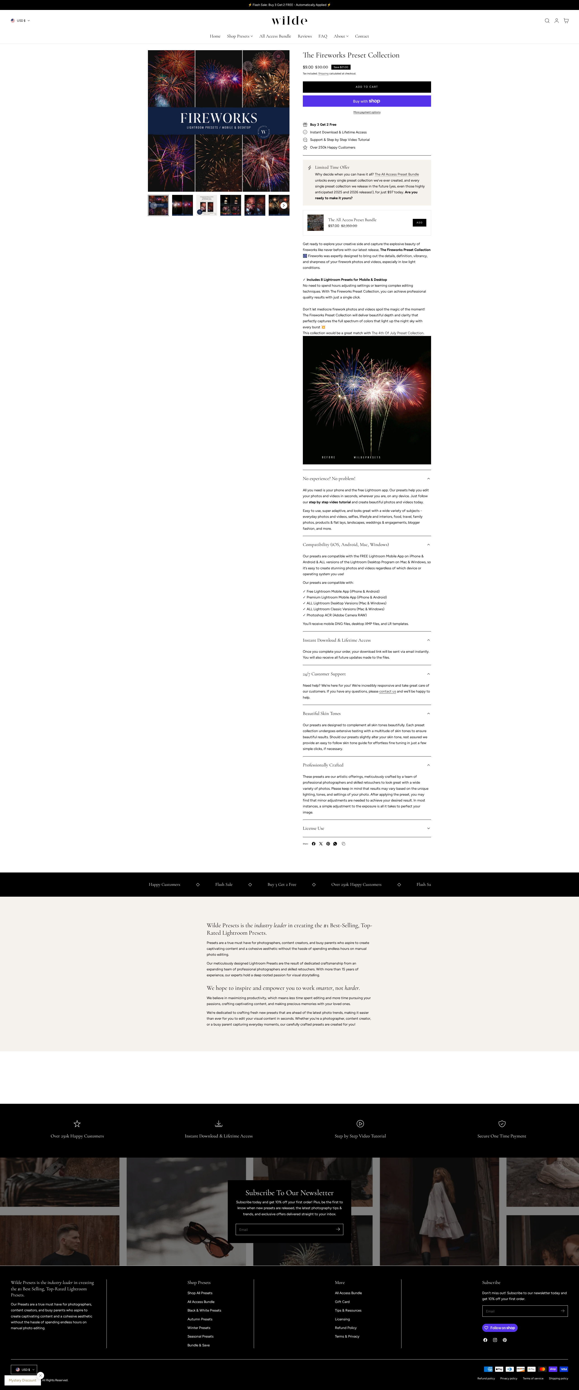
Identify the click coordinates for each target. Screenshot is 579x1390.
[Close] (330, 649)
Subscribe (288, 716)
